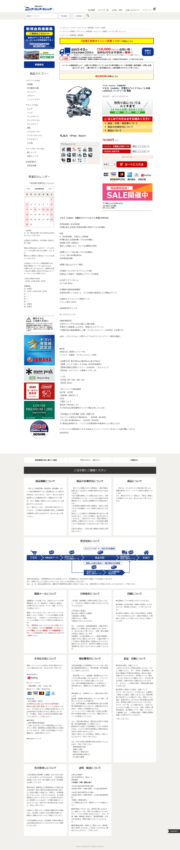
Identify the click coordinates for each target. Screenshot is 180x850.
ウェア (30, 109)
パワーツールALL (33, 80)
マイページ (147, 10)
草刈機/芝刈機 (33, 88)
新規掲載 (80, 35)
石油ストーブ (32, 156)
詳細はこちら (127, 41)
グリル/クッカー (33, 132)
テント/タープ (33, 116)
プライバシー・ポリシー (90, 460)
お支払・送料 (117, 10)
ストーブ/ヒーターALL (35, 149)
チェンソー (31, 92)
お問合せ (134, 460)
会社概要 (91, 10)
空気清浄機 (31, 166)
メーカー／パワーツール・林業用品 (82, 28)
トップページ (64, 28)
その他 (30, 143)
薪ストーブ (31, 152)
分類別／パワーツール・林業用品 (81, 31)
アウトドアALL (32, 105)
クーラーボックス (34, 135)
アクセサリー (32, 139)
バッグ (30, 113)
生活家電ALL (31, 162)
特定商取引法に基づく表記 (46, 460)
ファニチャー (32, 124)
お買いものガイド (132, 10)
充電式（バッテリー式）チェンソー (114, 31)
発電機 (30, 84)
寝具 (29, 128)
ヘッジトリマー (33, 99)
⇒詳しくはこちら (122, 719)
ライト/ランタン (33, 120)
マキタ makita (100, 28)
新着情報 (73, 35)
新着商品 (39, 64)
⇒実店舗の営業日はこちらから (42, 183)
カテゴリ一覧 (103, 10)
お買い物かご (154, 9)
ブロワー (30, 96)
